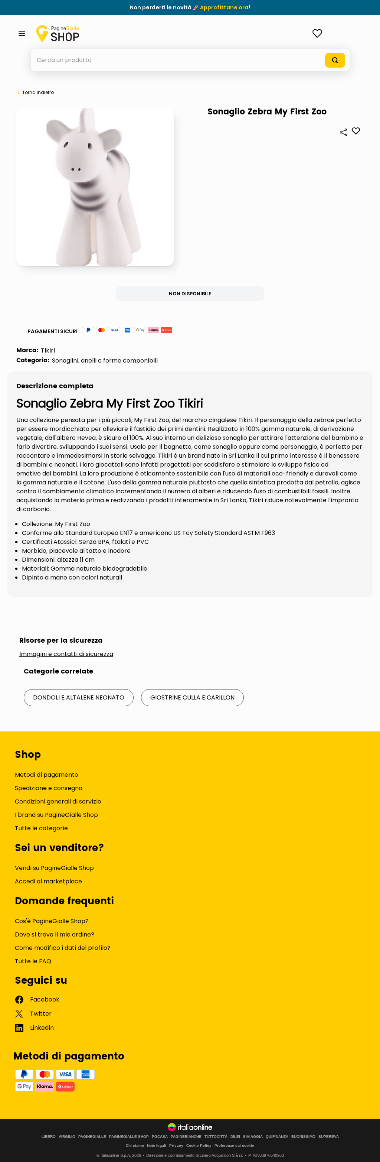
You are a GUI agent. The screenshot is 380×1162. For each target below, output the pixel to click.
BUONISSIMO (303, 1137)
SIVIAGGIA (253, 1137)
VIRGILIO (67, 1137)
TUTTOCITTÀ (215, 1137)
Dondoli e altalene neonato (78, 697)
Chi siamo (135, 1145)
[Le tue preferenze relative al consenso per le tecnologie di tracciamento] (367, 1149)
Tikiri (48, 350)
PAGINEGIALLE (92, 1137)
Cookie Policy (199, 1145)
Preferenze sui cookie (234, 1145)
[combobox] (190, 60)
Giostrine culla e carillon (192, 697)
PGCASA (160, 1137)
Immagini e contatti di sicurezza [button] (66, 654)
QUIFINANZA (277, 1137)
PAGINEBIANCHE (186, 1137)
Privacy (176, 1145)
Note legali (156, 1145)
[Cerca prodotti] (335, 60)
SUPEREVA (328, 1137)
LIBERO (49, 1137)
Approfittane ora (224, 7)
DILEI (235, 1137)
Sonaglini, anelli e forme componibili (105, 360)
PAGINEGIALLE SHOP (129, 1137)
